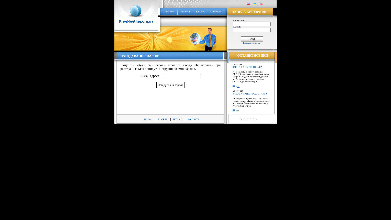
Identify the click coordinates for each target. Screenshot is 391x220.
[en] (261, 4)
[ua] (254, 4)
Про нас (200, 12)
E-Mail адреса (149, 76)
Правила (185, 12)
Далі (237, 87)
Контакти (215, 12)
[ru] (248, 4)
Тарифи (170, 12)
